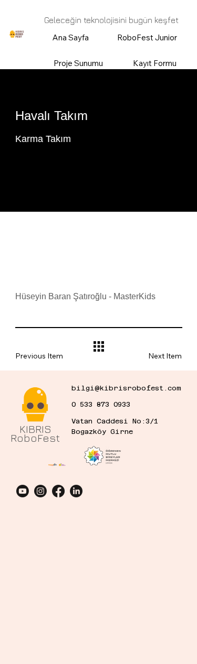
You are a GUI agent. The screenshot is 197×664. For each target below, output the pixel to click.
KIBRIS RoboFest (35, 433)
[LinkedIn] (76, 491)
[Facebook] (58, 491)
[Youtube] (22, 491)
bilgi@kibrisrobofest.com (126, 388)
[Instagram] (40, 491)
